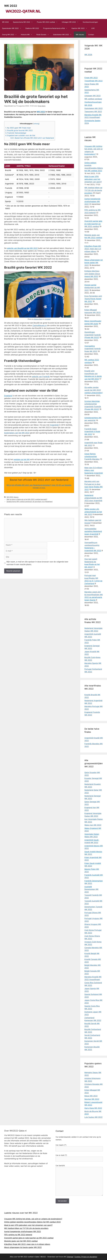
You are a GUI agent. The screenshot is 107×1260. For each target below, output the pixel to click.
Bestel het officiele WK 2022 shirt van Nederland (32, 138)
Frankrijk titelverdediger (15, 133)
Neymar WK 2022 (91, 1099)
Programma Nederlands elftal (54, 28)
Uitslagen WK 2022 (69, 22)
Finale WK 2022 (91, 78)
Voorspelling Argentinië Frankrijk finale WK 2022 (92, 348)
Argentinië (54, 425)
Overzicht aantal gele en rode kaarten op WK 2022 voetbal (93, 223)
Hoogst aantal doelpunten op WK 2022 (92, 287)
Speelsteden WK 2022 (10, 28)
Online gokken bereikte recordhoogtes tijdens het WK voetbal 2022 (32, 1222)
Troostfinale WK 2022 (93, 81)
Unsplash (48, 319)
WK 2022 (10, 6)
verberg (36, 124)
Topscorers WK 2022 (93, 112)
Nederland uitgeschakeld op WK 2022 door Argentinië (93, 498)
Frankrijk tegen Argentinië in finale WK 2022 (92, 431)
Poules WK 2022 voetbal (46, 22)
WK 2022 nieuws (12, 497)
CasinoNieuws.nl (39, 325)
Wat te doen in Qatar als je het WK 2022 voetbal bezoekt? (27, 499)
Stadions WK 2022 (32, 28)
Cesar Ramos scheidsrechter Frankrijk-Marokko (91, 456)
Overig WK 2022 (8, 35)
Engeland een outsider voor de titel (20, 135)
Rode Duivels (41, 35)
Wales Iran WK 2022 (92, 825)
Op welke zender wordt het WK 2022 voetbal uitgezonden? (93, 390)
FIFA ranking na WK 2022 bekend (18, 1235)
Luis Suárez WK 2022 (93, 1117)
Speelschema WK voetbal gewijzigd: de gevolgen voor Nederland (29, 501)
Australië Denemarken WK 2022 (91, 889)
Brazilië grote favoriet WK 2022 (19, 130)
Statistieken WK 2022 (61, 35)
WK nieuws (80, 35)
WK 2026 (88, 55)
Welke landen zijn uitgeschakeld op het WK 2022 (93, 511)
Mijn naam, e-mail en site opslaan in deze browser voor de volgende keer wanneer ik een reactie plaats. (37, 563)
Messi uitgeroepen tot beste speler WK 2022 (93, 262)
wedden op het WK (22, 459)
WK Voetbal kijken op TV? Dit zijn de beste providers (93, 190)
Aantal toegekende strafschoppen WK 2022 (92, 201)
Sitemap (70, 1257)
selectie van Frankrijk (41, 377)
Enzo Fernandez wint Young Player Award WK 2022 (93, 298)
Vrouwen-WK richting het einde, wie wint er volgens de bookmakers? (33, 1219)
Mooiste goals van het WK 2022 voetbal (21, 1241)
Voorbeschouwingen (90, 22)
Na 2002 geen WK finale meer (18, 128)
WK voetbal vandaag (93, 99)
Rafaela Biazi (38, 319)
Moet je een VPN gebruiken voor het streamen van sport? (93, 179)
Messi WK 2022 (90, 1096)
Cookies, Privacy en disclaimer (86, 1257)
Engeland (8, 396)
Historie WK (25, 35)
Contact (91, 35)
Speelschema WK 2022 (21, 22)
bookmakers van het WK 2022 (16, 433)
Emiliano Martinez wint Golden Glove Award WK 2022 (92, 273)
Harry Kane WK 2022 (93, 1108)
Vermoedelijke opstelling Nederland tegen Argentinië (93, 531)
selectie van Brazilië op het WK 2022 (22, 248)
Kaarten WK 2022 (78, 28)
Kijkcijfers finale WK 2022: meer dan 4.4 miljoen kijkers (92, 249)
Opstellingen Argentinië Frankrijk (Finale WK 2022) (92, 335)
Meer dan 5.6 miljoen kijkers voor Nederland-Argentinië (93, 470)
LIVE (93, 28)
